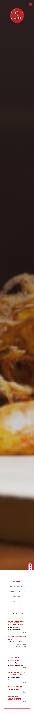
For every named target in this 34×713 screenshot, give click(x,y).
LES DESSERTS (16, 601)
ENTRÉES (16, 581)
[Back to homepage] (17, 16)
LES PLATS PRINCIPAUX (17, 591)
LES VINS (16, 596)
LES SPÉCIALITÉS (16, 586)
